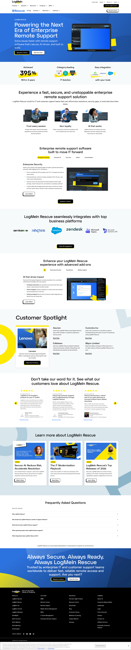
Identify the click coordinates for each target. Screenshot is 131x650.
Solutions (23, 5)
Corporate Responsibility (104, 602)
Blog (70, 609)
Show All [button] (14, 508)
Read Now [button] (56, 338)
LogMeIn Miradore (17, 612)
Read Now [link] (55, 480)
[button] (65, 514)
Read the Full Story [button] (32, 363)
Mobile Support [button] (82, 270)
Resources (33, 5)
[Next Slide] (115, 403)
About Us (100, 599)
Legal (99, 609)
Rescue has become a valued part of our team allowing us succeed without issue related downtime (95, 398)
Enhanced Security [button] (55, 270)
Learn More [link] (91, 480)
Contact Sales (95, 2)
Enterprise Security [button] (43, 157)
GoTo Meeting (16, 625)
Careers (99, 615)
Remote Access (45, 602)
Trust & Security (102, 612)
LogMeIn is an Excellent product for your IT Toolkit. (30, 396)
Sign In (115, 2)
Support (101, 2)
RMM (42, 599)
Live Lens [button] (68, 157)
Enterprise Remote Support (49, 618)
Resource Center (74, 602)
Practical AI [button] (57, 157)
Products (14, 5)
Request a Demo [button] (22, 52)
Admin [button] (78, 157)
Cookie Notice (51, 648)
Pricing (29, 10)
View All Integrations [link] (65, 246)
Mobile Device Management (49, 609)
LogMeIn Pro (15, 605)
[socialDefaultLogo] (24, 634)
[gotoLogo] (17, 2)
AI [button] (44, 270)
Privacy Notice (41, 648)
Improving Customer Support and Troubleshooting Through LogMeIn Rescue (63, 397)
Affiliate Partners (102, 622)
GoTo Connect (16, 618)
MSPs (50, 5)
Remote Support (45, 605)
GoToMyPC (15, 615)
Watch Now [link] (20, 480)
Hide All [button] (20, 508)
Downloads (72, 605)
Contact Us (100, 618)
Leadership (100, 605)
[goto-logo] (65, 591)
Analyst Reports (73, 618)
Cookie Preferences (100, 645)
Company (42, 5)
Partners (108, 2)
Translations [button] (69, 270)
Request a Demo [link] (113, 10)
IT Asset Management (47, 615)
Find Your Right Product (76, 599)
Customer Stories (74, 612)
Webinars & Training (75, 615)
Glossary (71, 622)
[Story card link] (21, 233)
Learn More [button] (29, 194)
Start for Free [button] (38, 52)
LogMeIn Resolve (17, 599)
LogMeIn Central (17, 609)
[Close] (128, 645)
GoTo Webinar (16, 622)
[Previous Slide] (15, 403)
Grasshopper (16, 628)
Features (35, 10)
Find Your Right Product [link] (111, 5)
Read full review (24, 420)
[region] (65, 646)
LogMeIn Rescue (17, 602)
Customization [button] (89, 157)
